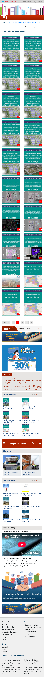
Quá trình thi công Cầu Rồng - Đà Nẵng (17, 566)
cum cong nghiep (18, 31)
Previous (1, 417)
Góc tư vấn (7, 451)
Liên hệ (4, 640)
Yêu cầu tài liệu (7, 635)
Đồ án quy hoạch (29, 634)
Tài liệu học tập (29, 629)
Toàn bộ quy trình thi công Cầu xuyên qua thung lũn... (21, 561)
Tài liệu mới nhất (9, 394)
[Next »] (31, 323)
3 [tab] (36, 394)
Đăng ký (39, 1)
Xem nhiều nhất (9, 480)
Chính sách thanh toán (9, 632)
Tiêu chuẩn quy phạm (31, 625)
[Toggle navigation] (4, 17)
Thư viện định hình (30, 632)
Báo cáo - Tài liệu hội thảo (32, 627)
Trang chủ (6, 31)
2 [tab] (34, 394)
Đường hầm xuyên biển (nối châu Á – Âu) (17, 531)
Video (4, 637)
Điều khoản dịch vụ (8, 629)
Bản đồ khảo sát (29, 636)
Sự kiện (7, 375)
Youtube (4, 651)
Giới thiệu (5, 624)
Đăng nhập (28, 1)
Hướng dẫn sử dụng (8, 627)
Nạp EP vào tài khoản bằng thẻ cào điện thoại (23, 23)
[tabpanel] (12, 417)
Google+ (4, 649)
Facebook (5, 647)
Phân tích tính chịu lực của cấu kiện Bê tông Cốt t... (21, 563)
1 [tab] (32, 394)
